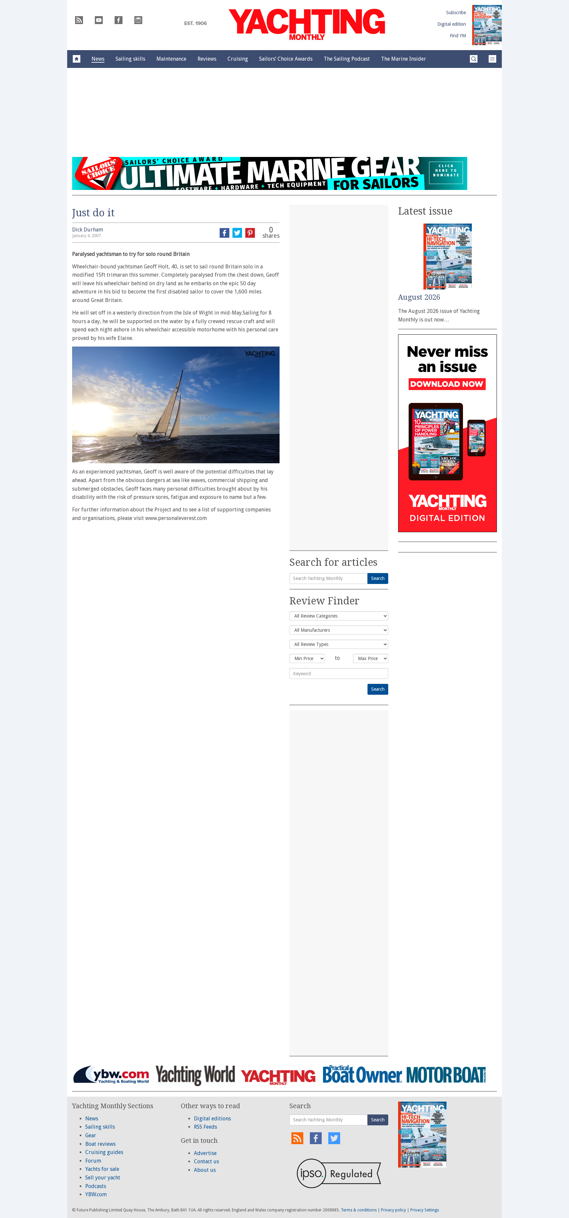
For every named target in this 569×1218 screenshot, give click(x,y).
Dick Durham (87, 230)
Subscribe (456, 12)
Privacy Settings (424, 1210)
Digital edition (451, 24)
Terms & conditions (359, 1210)
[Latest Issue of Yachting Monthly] (487, 25)
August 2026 (419, 297)
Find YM (458, 35)
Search (378, 578)
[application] (176, 405)
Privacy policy (393, 1210)
